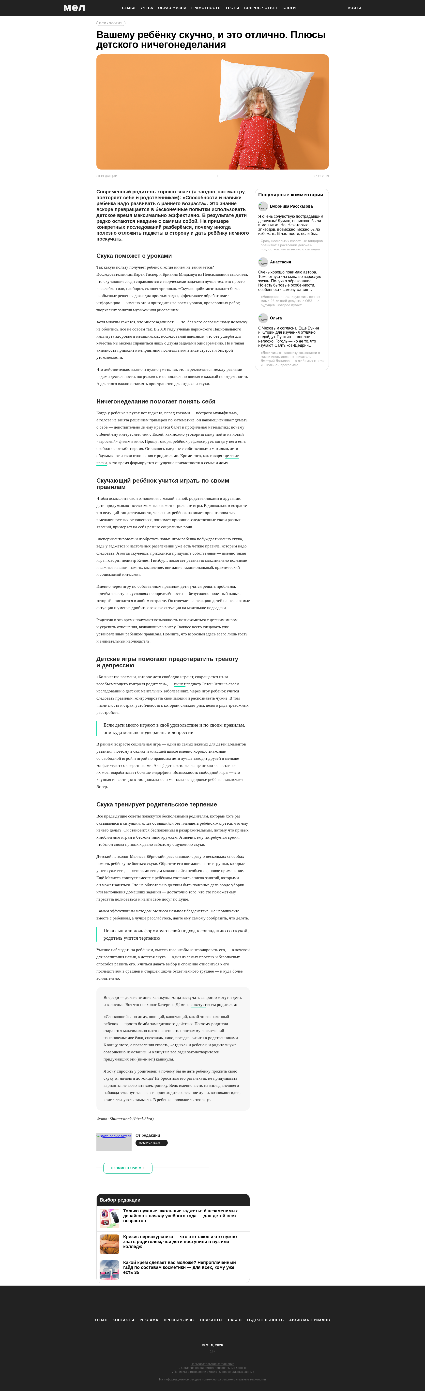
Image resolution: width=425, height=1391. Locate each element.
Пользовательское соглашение (212, 1364)
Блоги (289, 8)
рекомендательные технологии (244, 1379)
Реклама (149, 1320)
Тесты (232, 8)
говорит (113, 560)
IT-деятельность (265, 1320)
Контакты (123, 1320)
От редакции (148, 1135)
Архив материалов (309, 1320)
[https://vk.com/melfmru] (199, 1301)
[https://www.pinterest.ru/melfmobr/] (226, 1301)
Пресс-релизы (179, 1320)
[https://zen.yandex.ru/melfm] (185, 1301)
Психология (111, 23)
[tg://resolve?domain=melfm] (172, 1301)
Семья (129, 8)
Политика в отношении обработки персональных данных (214, 1372)
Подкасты (211, 1320)
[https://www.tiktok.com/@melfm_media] (212, 1301)
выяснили (238, 274)
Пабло (235, 1320)
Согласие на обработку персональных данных (213, 1368)
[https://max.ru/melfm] (253, 1301)
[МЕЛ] (74, 8)
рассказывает (179, 856)
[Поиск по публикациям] (338, 8)
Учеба (146, 8)
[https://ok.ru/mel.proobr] (239, 1301)
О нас (101, 1320)
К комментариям (128, 1168)
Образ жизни (172, 8)
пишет (179, 684)
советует (198, 1004)
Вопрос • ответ (261, 8)
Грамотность (206, 8)
